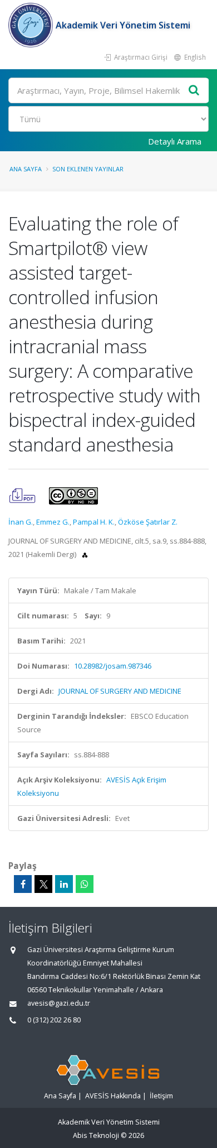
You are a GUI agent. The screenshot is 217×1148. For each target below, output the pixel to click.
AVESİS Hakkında (113, 1096)
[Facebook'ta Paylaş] (23, 884)
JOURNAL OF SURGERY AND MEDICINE (119, 691)
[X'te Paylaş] (43, 884)
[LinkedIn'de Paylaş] (64, 884)
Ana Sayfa (25, 169)
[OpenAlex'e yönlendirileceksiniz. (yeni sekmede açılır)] (85, 554)
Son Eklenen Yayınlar (88, 169)
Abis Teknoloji (96, 1135)
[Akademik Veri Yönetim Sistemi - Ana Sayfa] (32, 25)
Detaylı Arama (174, 141)
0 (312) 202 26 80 (54, 1020)
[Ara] (194, 90)
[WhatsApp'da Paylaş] (84, 884)
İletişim (161, 1096)
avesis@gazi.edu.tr (58, 1003)
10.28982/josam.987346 (112, 666)
